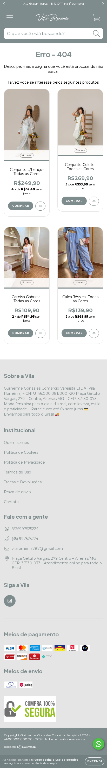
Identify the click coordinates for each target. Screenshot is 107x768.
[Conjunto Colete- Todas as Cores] (94, 201)
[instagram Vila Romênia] (10, 601)
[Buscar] (96, 34)
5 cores (80, 150)
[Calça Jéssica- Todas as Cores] (94, 333)
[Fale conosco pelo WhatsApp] (98, 744)
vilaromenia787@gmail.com (37, 548)
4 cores (26, 155)
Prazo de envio (17, 492)
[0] (96, 19)
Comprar (20, 206)
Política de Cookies (21, 452)
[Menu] (10, 17)
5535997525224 (25, 528)
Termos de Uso (17, 472)
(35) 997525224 (25, 538)
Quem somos (16, 442)
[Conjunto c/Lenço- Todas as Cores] (40, 206)
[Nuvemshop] (20, 748)
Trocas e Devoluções (23, 482)
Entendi (94, 761)
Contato (11, 501)
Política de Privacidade (24, 462)
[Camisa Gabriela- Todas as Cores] (40, 333)
